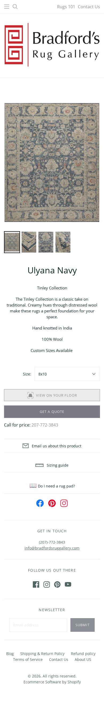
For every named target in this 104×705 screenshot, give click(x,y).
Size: (27, 374)
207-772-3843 (44, 425)
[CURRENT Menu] (6, 6)
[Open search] (15, 6)
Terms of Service (28, 659)
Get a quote (52, 411)
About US (83, 659)
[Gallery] (52, 175)
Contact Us (89, 7)
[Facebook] (36, 584)
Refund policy (83, 653)
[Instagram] (46, 584)
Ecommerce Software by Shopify (52, 681)
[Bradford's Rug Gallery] (52, 44)
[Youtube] (68, 584)
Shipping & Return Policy (42, 653)
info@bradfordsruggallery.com (52, 548)
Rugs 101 (66, 7)
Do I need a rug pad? (52, 486)
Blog (10, 653)
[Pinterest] (57, 584)
